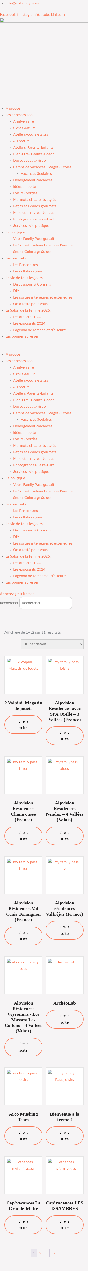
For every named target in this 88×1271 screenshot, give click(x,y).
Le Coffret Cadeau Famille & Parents (43, 245)
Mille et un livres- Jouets (33, 213)
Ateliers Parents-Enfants (33, 147)
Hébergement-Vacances (32, 180)
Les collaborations (28, 271)
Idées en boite (24, 186)
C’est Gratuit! (24, 128)
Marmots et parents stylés (34, 200)
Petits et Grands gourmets (34, 206)
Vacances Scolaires (36, 173)
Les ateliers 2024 (27, 317)
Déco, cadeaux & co (29, 160)
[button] (44, 348)
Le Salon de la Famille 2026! (28, 310)
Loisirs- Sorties (25, 193)
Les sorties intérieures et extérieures (42, 297)
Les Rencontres (25, 265)
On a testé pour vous (30, 304)
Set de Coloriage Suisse (32, 252)
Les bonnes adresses (22, 336)
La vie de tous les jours (24, 278)
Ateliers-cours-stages (30, 134)
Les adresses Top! (20, 115)
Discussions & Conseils (32, 284)
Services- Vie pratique (31, 226)
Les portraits (16, 258)
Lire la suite (23, 725)
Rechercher (9, 603)
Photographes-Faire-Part (33, 219)
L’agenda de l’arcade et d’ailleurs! (39, 330)
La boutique (15, 232)
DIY (16, 291)
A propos (13, 108)
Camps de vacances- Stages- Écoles (42, 167)
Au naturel (22, 141)
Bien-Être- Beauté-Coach (33, 154)
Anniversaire (23, 121)
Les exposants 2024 (29, 323)
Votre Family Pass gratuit (33, 239)
